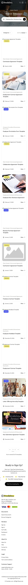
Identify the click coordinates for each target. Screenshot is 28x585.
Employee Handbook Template (11, 333)
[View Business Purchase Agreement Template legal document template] (14, 217)
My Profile (3, 530)
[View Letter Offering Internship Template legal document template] (14, 387)
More (22, 66)
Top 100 (6, 109)
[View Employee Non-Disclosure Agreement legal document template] (14, 183)
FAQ (2, 545)
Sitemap (3, 549)
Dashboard (4, 532)
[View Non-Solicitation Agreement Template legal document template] (14, 420)
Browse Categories (6, 517)
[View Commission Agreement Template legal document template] (14, 47)
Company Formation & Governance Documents (11, 128)
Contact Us (4, 547)
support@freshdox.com (7, 567)
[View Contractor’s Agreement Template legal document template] (14, 252)
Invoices (3, 534)
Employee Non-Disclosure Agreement (13, 197)
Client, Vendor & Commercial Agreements (12, 59)
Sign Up (3, 525)
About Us (3, 542)
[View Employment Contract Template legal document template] (14, 353)
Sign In (3, 527)
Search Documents (6, 515)
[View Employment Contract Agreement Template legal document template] (14, 80)
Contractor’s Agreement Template (13, 266)
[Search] (24, 19)
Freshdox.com (9, 581)
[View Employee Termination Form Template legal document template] (14, 116)
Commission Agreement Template (12, 61)
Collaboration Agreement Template (13, 164)
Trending (6, 41)
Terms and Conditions (6, 559)
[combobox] (6, 33)
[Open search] (20, 2)
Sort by (19, 32)
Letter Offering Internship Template (13, 401)
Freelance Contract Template (11, 299)
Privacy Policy (4, 557)
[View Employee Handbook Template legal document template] (14, 318)
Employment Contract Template (12, 368)
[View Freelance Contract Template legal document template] (14, 285)
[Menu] (25, 2)
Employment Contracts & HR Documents (12, 195)
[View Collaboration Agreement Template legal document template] (14, 150)
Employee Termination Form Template (14, 131)
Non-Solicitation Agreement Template (14, 434)
